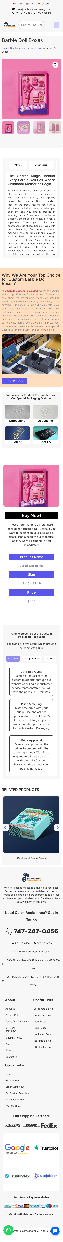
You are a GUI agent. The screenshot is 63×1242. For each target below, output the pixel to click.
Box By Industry (19, 48)
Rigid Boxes (40, 1027)
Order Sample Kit (14, 1086)
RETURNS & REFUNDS (11, 1029)
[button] (56, 25)
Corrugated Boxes (43, 1015)
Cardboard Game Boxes (31, 858)
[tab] (18, 165)
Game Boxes (37, 48)
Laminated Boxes (43, 1034)
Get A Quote (12, 1080)
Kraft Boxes (40, 1021)
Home (5, 48)
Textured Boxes (42, 1040)
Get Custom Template (17, 1093)
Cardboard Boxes (43, 1008)
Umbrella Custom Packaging (21, 290)
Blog (7, 1044)
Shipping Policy (13, 1037)
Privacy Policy (13, 1015)
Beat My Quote (13, 1105)
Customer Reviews (15, 1099)
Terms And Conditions (17, 1021)
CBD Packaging (42, 1047)
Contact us (11, 1056)
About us (10, 1008)
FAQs (8, 1050)
